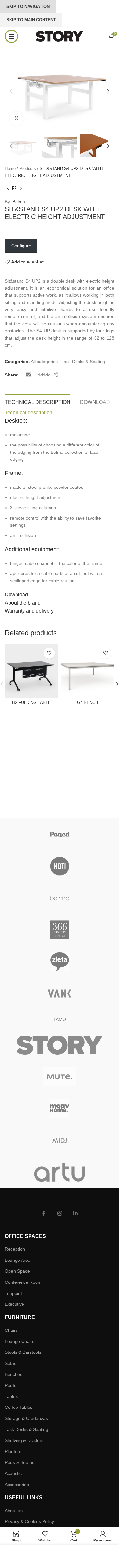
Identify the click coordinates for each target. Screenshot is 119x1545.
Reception (15, 1249)
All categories (44, 361)
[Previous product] (8, 189)
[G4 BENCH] (88, 671)
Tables (11, 1396)
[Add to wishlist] (49, 653)
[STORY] (59, 1045)
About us (14, 1510)
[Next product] (20, 189)
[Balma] (59, 898)
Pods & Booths (19, 1462)
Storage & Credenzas (26, 1418)
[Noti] (59, 866)
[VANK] (59, 993)
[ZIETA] (59, 962)
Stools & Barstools (23, 1352)
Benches (13, 1374)
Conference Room (23, 1282)
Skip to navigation (28, 6)
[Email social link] (28, 375)
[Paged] (59, 834)
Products (27, 168)
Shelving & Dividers (24, 1440)
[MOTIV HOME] (59, 1109)
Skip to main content (31, 20)
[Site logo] (59, 36)
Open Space (17, 1271)
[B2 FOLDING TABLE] (31, 671)
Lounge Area (17, 1260)
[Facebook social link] (43, 1213)
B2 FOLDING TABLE (31, 702)
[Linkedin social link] (75, 1213)
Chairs (11, 1330)
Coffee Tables (18, 1407)
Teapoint (13, 1293)
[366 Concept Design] (59, 930)
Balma (18, 201)
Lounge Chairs (19, 1341)
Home (10, 168)
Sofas (10, 1363)
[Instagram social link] (59, 1213)
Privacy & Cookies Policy (29, 1521)
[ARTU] (59, 1172)
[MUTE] (59, 1077)
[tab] (37, 401)
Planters (13, 1451)
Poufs (10, 1385)
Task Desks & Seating (83, 361)
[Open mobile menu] (11, 36)
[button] (11, 91)
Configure (21, 245)
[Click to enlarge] (17, 119)
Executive (14, 1304)
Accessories (17, 1484)
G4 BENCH (87, 702)
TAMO (59, 1019)
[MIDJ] (59, 1140)
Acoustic (13, 1473)
